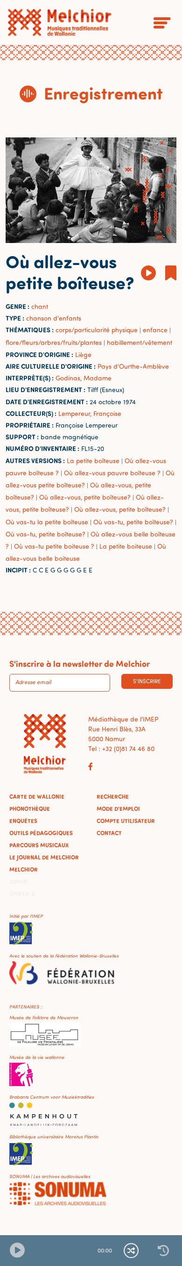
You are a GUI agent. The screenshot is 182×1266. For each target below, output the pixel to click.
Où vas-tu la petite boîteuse (47, 522)
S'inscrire (147, 681)
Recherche (113, 796)
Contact (109, 833)
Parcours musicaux (39, 845)
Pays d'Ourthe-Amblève (133, 366)
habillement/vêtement (139, 342)
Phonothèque (29, 808)
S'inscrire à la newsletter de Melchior (79, 663)
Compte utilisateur (126, 820)
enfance (155, 330)
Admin (18, 881)
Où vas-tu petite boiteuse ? (54, 546)
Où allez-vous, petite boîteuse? (85, 497)
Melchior (23, 869)
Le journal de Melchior (44, 857)
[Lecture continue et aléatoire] (131, 1250)
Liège (83, 354)
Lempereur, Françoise (89, 413)
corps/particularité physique (97, 330)
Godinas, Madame (84, 378)
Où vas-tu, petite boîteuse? (133, 522)
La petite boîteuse (93, 461)
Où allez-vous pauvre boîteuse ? (112, 473)
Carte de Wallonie (36, 796)
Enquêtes (23, 820)
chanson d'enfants (53, 318)
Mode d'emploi (118, 808)
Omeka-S (22, 893)
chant (39, 306)
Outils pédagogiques (41, 833)
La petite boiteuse (125, 546)
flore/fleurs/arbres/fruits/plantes (54, 342)
